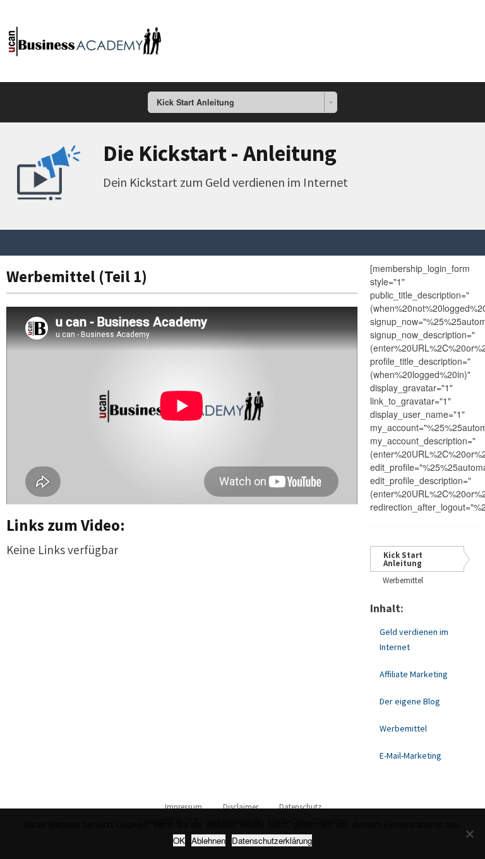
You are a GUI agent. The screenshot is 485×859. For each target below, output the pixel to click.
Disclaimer (240, 807)
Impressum (183, 807)
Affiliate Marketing (414, 674)
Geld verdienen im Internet (414, 639)
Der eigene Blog (410, 701)
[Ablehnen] (469, 833)
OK (179, 840)
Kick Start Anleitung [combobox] (195, 102)
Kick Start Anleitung (402, 559)
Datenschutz (300, 807)
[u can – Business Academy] (85, 38)
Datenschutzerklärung (272, 840)
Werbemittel (403, 580)
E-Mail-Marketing (410, 755)
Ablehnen (208, 840)
